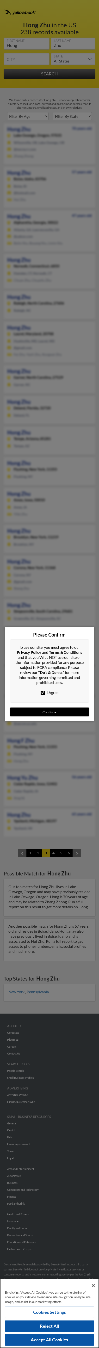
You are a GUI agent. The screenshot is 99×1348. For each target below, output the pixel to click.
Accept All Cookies (49, 1339)
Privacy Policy (29, 652)
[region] (49, 1313)
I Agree (52, 692)
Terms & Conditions (65, 652)
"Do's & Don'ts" (51, 672)
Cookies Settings (49, 1312)
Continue (49, 712)
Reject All (49, 1326)
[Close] (93, 1285)
